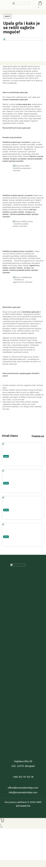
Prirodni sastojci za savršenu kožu (21, 488)
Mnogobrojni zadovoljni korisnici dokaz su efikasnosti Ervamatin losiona (21, 516)
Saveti (7, 16)
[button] (3, 5)
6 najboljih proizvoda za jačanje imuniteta (22, 542)
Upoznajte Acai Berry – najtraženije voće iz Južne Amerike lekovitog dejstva (19, 462)
